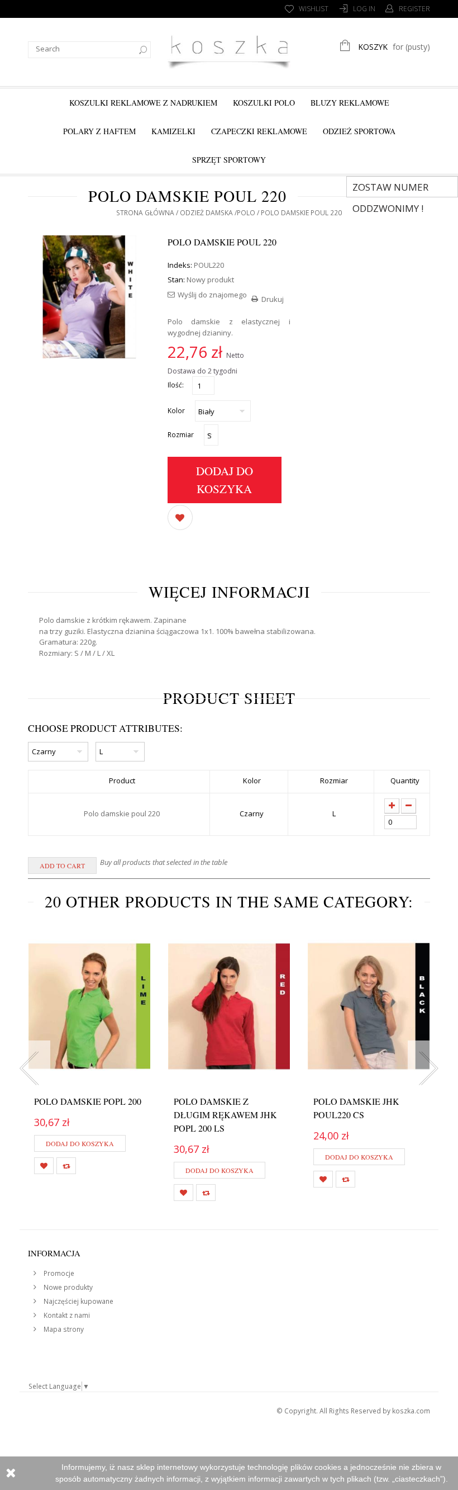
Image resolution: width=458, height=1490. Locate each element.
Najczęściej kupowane (77, 1301)
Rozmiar (181, 434)
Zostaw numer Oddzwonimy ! (390, 189)
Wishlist (313, 8)
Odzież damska (206, 212)
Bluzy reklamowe (350, 102)
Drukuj (272, 299)
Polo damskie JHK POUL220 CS (356, 1107)
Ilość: (176, 385)
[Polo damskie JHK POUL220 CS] (369, 1006)
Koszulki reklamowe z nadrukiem (143, 102)
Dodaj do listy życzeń (44, 1165)
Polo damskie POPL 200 (87, 1101)
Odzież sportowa (359, 131)
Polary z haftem (99, 131)
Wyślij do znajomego (212, 295)
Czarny (252, 813)
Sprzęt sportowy (229, 159)
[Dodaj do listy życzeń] (180, 516)
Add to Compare (66, 1165)
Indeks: (180, 265)
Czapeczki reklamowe (259, 131)
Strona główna (145, 212)
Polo (246, 212)
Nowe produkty (67, 1287)
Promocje (58, 1273)
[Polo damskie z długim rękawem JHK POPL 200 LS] (229, 1006)
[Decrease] (408, 805)
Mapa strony (63, 1329)
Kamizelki (173, 131)
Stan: (176, 280)
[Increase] (391, 805)
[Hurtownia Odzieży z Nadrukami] (229, 50)
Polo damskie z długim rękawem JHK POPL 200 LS (225, 1114)
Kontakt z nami (66, 1315)
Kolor (177, 410)
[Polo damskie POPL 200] (89, 1006)
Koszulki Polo (264, 102)
